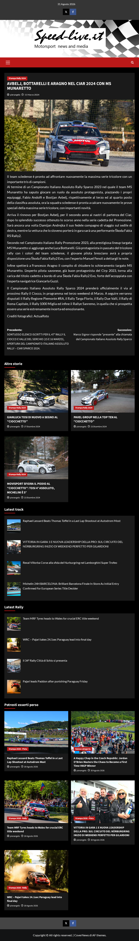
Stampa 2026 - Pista (18, 749)
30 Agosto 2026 (31, 766)
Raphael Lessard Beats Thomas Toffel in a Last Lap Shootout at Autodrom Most (35, 760)
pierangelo (15, 94)
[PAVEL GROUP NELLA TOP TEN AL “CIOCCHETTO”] (103, 391)
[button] (8, 62)
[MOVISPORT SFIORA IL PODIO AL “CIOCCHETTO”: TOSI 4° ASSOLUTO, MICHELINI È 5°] (36, 458)
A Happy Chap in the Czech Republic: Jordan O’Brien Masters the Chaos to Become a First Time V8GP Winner (100, 762)
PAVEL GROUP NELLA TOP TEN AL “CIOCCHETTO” (95, 419)
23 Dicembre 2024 (99, 426)
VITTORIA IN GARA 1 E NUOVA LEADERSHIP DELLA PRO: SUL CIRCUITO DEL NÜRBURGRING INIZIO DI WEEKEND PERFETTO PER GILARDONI (102, 831)
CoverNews (81, 935)
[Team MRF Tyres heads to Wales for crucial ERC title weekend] (36, 801)
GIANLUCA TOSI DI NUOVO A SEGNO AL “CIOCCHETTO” (32, 419)
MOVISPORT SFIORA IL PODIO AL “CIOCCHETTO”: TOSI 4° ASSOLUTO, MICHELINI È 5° (31, 488)
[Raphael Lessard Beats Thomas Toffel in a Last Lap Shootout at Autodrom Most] (36, 732)
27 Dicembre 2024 (32, 426)
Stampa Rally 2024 (17, 78)
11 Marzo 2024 (32, 94)
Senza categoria (82, 749)
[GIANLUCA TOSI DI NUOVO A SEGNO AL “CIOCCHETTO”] (36, 391)
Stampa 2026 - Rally (18, 818)
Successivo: (102, 334)
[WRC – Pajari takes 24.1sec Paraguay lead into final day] (36, 871)
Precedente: (38, 339)
